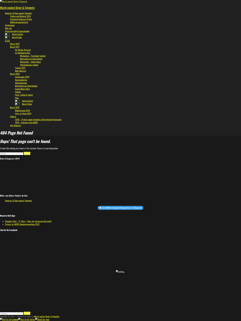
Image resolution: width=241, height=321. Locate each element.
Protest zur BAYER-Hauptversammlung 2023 (22, 224)
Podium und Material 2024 (20, 16)
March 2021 (14, 46)
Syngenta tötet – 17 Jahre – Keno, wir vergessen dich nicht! (28, 221)
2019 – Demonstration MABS (26, 122)
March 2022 (15, 43)
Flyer (17, 97)
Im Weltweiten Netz (22, 52)
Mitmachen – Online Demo (30, 61)
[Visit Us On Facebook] (9, 319)
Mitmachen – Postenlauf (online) (32, 55)
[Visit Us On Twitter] (26, 319)
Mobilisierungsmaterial (19, 22)
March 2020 (15, 73)
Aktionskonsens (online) (29, 64)
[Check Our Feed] (42, 319)
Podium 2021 (20, 67)
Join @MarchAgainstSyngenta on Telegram (122, 208)
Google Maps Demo (22, 88)
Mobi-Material (20, 70)
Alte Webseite (15, 125)
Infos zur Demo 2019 (23, 113)
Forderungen (10, 25)
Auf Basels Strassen (23, 49)
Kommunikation (21, 79)
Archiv (7, 40)
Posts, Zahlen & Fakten (24, 94)
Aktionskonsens (21, 82)
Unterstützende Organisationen (17, 31)
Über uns (8, 28)
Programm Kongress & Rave (21, 19)
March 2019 (14, 107)
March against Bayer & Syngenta (17, 8)
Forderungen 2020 (22, 76)
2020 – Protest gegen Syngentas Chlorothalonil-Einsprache (38, 119)
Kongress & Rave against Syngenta (18, 13)
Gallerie (13, 116)
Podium (18, 91)
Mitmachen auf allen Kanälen (31, 58)
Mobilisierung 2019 (22, 110)
